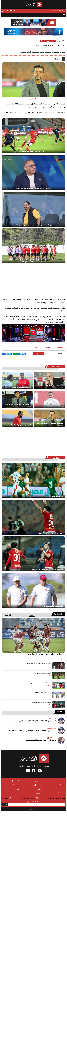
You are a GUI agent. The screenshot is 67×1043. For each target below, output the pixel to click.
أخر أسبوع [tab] (7, 615)
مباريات (60, 792)
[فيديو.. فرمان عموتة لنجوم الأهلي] (58, 695)
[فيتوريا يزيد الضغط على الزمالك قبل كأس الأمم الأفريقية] (49, 418)
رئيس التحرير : (59, 10)
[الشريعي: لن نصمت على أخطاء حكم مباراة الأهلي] (33, 135)
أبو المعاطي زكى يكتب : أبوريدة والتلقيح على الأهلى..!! (40, 740)
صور (17, 789)
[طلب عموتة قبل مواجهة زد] (33, 590)
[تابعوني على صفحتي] (33, 32)
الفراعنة (37, 347)
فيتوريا (47, 347)
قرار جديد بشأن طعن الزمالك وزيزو (51, 533)
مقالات (59, 712)
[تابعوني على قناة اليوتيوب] (33, 23)
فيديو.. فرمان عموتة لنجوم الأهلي (42, 692)
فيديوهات (15, 785)
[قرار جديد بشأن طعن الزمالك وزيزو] (33, 517)
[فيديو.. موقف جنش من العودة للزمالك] (17, 418)
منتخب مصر (59, 347)
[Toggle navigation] (64, 15)
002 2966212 (5, 798)
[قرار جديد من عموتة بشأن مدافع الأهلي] (33, 245)
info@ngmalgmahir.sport (28, 798)
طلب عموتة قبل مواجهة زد (53, 606)
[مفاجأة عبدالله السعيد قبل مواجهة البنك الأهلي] (33, 635)
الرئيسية (61, 41)
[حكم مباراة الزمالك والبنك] (33, 480)
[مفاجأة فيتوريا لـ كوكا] (49, 399)
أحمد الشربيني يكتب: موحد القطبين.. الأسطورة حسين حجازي (37, 720)
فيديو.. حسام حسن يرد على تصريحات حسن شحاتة (51, 386)
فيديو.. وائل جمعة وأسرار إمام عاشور (41, 702)
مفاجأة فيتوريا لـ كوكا (57, 406)
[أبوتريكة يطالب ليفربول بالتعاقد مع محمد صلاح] (58, 665)
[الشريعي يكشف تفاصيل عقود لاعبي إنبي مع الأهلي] (33, 172)
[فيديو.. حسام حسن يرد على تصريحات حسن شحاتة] (49, 380)
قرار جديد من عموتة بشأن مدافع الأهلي (33, 261)
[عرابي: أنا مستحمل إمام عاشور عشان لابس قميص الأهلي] (33, 209)
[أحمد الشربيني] (61, 720)
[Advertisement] (33, 278)
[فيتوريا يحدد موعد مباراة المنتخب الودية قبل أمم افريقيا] (17, 399)
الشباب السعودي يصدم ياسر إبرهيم (41, 682)
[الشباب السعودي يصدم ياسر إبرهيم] (58, 685)
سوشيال (37, 785)
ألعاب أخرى (15, 781)
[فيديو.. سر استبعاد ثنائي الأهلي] (58, 675)
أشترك (5, 804)
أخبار (48, 41)
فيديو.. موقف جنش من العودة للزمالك (20, 425)
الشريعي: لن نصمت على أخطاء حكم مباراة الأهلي (33, 151)
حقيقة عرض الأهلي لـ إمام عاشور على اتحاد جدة (47, 569)
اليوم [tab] (31, 615)
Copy (38, 353)
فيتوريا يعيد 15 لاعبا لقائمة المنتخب (21, 387)
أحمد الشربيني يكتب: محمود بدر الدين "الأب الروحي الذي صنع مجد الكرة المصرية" (32, 730)
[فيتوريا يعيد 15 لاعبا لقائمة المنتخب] (17, 380)
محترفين (38, 781)
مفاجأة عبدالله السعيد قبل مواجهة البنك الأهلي (45, 654)
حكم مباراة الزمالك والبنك (54, 496)
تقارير (60, 788)
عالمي (39, 789)
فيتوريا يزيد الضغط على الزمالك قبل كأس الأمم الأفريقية (50, 424)
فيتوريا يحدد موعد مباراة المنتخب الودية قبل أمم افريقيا (18, 405)
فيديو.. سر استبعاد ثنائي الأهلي (42, 673)
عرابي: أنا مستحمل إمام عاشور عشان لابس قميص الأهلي (33, 225)
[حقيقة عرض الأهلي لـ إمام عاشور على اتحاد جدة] (33, 553)
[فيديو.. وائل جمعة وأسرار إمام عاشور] (58, 704)
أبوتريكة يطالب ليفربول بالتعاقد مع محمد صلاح (38, 663)
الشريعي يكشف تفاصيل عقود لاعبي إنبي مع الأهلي (33, 188)
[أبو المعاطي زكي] (61, 740)
